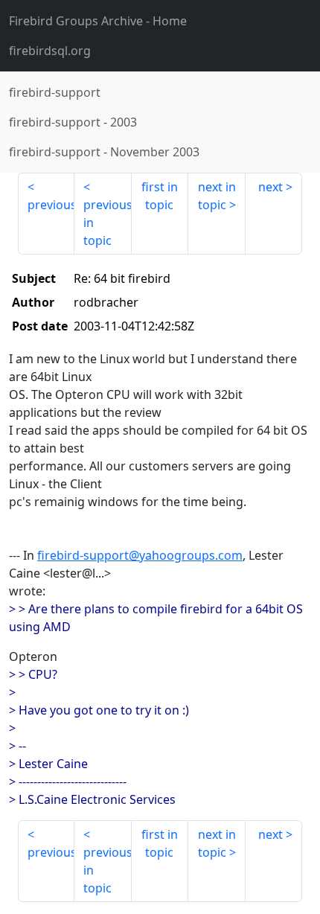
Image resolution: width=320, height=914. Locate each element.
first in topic (159, 196)
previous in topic (107, 222)
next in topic (217, 196)
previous (51, 204)
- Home (98, 21)
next (270, 187)
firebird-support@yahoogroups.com (140, 555)
